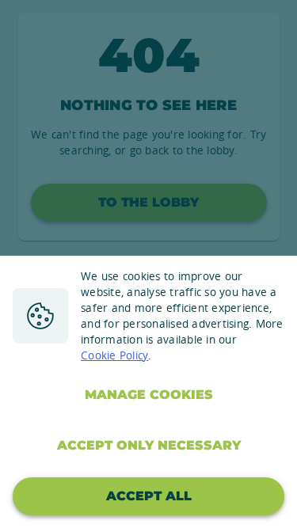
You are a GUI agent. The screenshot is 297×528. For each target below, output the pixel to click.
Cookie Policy (114, 355)
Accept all (149, 495)
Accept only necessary (149, 445)
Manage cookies (149, 394)
